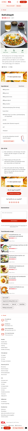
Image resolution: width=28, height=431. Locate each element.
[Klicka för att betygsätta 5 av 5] (18, 202)
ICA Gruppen (3, 382)
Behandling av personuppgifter (7, 415)
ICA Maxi (3, 390)
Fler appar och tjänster (6, 361)
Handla (3, 339)
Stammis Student (4, 368)
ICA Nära (3, 384)
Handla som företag (5, 349)
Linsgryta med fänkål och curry (16, 287)
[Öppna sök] (17, 2)
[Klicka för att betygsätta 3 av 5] (14, 202)
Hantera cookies (4, 416)
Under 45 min (5, 52)
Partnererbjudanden (5, 372)
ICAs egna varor (4, 380)
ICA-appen (3, 355)
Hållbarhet (3, 399)
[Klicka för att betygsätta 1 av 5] (10, 202)
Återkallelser (3, 411)
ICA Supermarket (4, 386)
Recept (4, 9)
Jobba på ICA (4, 395)
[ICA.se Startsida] (9, 2)
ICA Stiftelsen (4, 401)
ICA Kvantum (4, 388)
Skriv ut (5, 67)
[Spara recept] (7, 235)
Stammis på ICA (5, 364)
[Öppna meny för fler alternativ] (7, 237)
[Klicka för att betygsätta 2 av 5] (12, 202)
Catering (3, 345)
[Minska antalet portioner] (17, 86)
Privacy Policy (22, 225)
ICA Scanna (3, 357)
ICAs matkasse (4, 343)
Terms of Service (13, 226)
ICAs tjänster (4, 353)
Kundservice (4, 407)
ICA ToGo (3, 359)
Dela (11, 67)
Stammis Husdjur (4, 370)
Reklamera (3, 409)
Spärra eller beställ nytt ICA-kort (7, 413)
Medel (22, 52)
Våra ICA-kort (4, 374)
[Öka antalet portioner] (26, 86)
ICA (2, 378)
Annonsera (3, 393)
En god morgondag (5, 403)
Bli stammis (3, 366)
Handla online (4, 341)
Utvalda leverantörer (5, 392)
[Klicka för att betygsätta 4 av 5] (16, 202)
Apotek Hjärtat (4, 347)
